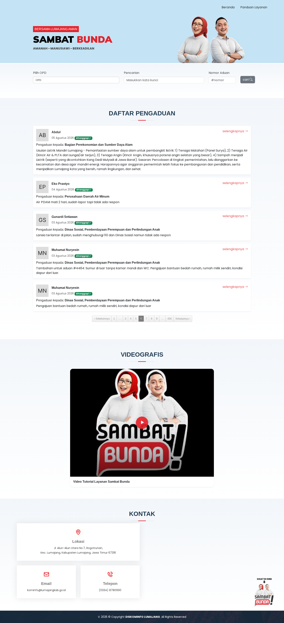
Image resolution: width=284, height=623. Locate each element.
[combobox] (76, 80)
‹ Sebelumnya (102, 318)
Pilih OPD (39, 73)
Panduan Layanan (253, 7)
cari (246, 79)
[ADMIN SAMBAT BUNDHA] (264, 592)
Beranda (228, 7)
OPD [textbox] (38, 80)
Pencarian (131, 73)
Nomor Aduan (219, 73)
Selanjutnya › (182, 318)
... (120, 318)
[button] (142, 428)
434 (170, 318)
